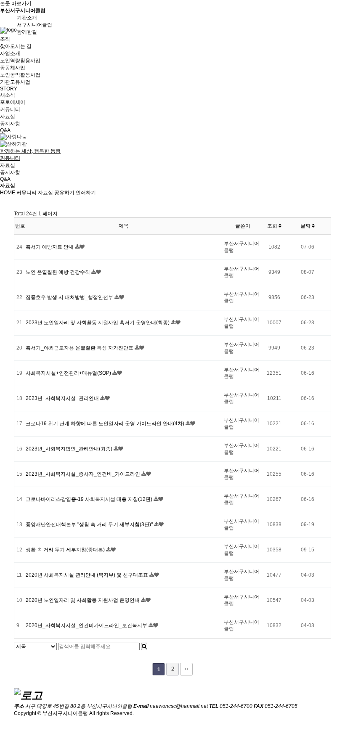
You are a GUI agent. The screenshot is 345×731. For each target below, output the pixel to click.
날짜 (306, 226)
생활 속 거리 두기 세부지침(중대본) (66, 550)
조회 (273, 226)
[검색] (144, 646)
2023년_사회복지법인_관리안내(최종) (70, 449)
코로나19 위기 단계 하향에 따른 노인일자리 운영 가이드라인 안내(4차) (106, 423)
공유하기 (64, 193)
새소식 (7, 95)
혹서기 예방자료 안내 (50, 247)
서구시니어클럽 (34, 25)
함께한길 (27, 32)
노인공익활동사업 (20, 75)
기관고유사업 (15, 82)
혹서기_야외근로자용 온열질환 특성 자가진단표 (80, 348)
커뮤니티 (26, 193)
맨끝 (186, 669)
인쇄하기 (86, 193)
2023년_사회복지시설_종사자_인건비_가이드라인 (83, 474)
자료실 (7, 116)
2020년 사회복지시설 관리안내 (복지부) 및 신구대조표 (87, 575)
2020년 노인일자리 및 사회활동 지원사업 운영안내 (83, 600)
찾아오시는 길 (16, 46)
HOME (7, 193)
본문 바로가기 (16, 3)
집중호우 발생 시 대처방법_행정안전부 (70, 297)
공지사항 (10, 124)
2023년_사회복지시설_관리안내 (63, 398)
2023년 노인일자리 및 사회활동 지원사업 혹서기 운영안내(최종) (98, 323)
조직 (5, 39)
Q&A (5, 130)
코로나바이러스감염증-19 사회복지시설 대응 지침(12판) (90, 499)
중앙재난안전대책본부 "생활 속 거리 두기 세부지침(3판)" (90, 524)
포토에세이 (12, 102)
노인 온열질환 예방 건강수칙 (58, 272)
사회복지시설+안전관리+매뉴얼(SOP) (69, 373)
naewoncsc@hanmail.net (179, 706)
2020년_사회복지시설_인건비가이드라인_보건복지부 (87, 625)
